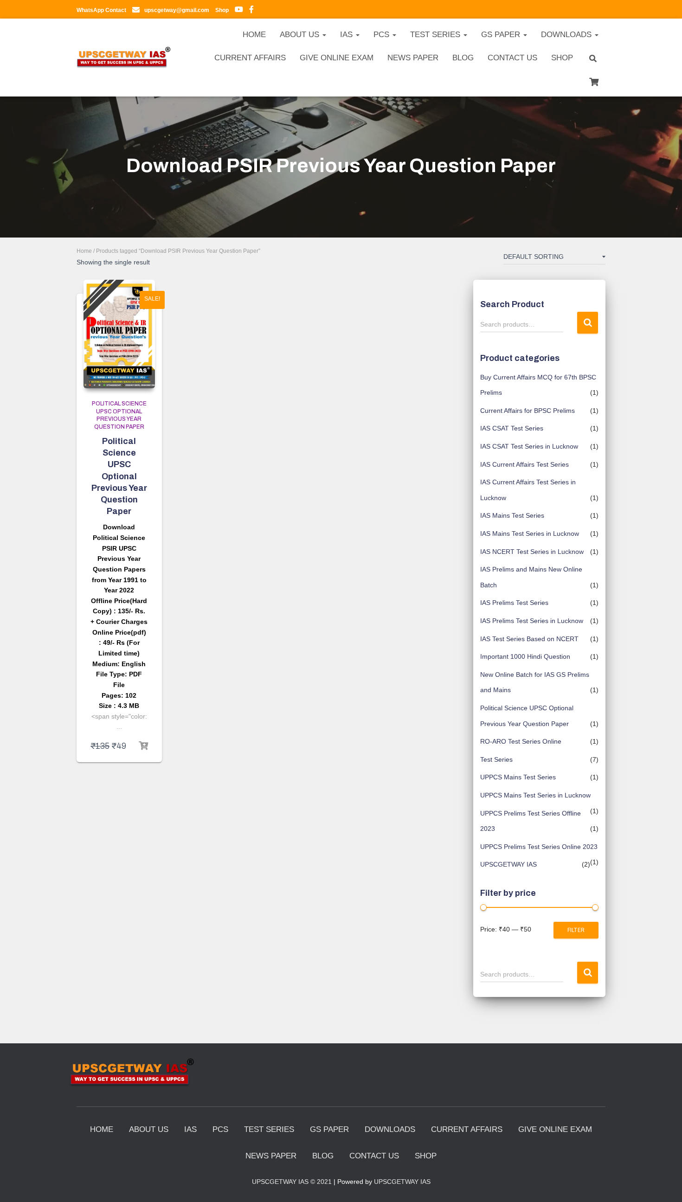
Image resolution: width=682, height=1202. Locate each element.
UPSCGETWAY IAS (508, 864)
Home (84, 251)
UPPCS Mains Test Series (518, 777)
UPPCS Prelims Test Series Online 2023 (539, 846)
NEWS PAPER (412, 57)
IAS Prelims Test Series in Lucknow (531, 620)
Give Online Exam (336, 57)
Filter (576, 930)
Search (587, 323)
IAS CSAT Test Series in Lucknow (529, 446)
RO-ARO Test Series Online (520, 741)
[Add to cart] (143, 746)
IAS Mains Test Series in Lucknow (529, 533)
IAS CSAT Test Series (511, 428)
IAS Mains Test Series (512, 515)
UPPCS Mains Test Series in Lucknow (535, 795)
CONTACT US (512, 57)
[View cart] (593, 81)
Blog (463, 57)
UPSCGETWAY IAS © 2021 (292, 1181)
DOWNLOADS (567, 34)
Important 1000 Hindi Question (525, 656)
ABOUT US (301, 34)
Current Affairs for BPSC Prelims (527, 410)
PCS (382, 34)
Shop (562, 57)
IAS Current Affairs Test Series (524, 464)
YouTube (239, 10)
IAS (347, 34)
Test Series (496, 759)
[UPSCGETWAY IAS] (124, 57)
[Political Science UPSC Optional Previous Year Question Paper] (119, 334)
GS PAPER (501, 34)
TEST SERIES (436, 34)
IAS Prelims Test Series (514, 602)
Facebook (251, 10)
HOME (254, 34)
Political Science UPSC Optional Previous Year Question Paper (119, 476)
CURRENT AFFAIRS (250, 57)
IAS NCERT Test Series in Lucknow (532, 551)
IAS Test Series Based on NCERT (529, 639)
